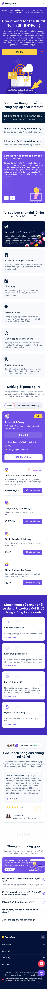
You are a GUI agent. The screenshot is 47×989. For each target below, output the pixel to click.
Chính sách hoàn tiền (33, 975)
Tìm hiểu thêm (10, 637)
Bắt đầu (19, 52)
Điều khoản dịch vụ (13, 975)
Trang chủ (4, 11)
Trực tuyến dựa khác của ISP (16, 11)
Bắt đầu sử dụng (23, 457)
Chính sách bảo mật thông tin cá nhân (22, 973)
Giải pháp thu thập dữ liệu (28, 405)
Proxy (9, 405)
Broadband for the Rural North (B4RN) (34, 11)
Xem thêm (9, 869)
